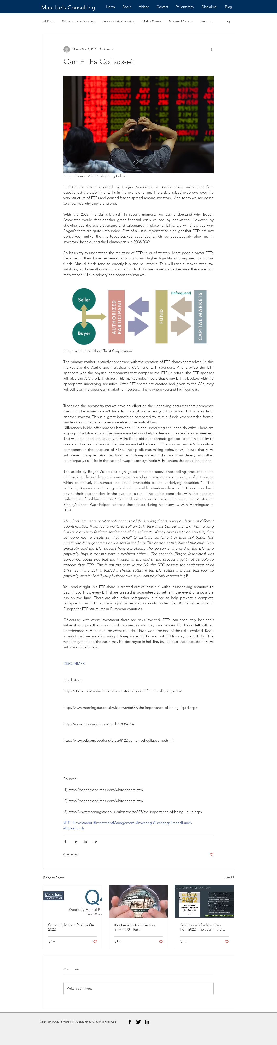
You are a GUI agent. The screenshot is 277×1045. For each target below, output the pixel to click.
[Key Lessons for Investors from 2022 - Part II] (138, 901)
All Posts (48, 21)
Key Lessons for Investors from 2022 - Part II (134, 927)
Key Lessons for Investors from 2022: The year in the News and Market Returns (201, 927)
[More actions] (211, 49)
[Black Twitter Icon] (138, 1022)
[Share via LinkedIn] (85, 842)
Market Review (151, 21)
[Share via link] (95, 842)
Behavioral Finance (181, 21)
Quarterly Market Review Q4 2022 (71, 927)
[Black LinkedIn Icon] (147, 1022)
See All (229, 877)
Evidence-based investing (78, 21)
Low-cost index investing (118, 21)
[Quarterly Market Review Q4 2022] (72, 901)
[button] (229, 21)
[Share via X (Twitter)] (75, 842)
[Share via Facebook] (65, 842)
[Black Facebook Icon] (130, 1022)
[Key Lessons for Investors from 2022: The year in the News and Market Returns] (204, 901)
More (204, 21)
